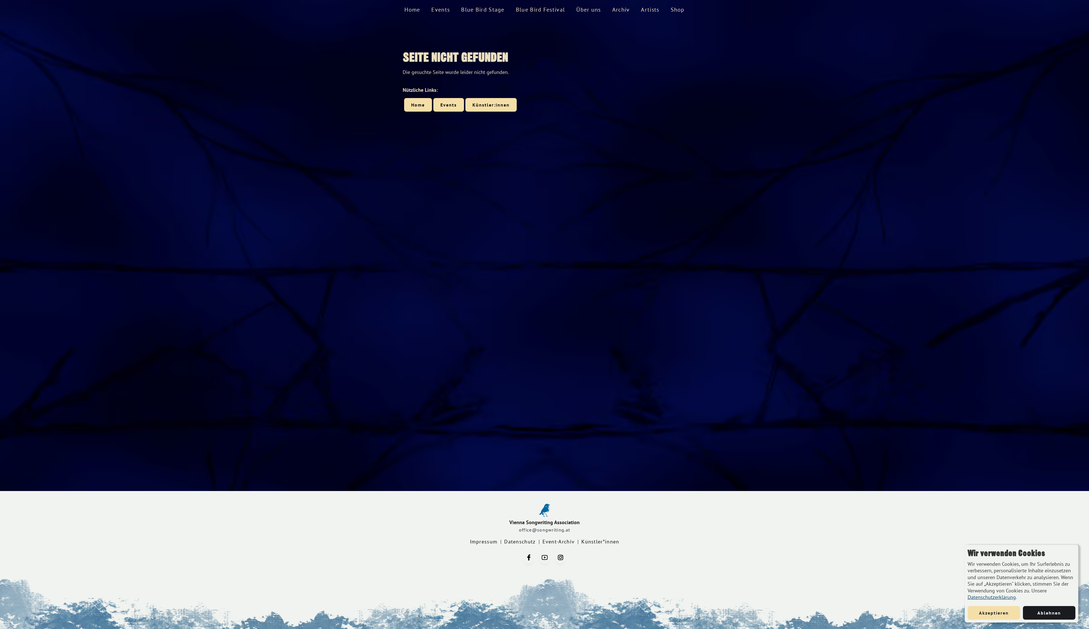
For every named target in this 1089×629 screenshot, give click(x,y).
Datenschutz (519, 541)
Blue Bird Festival (540, 9)
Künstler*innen (600, 541)
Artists (650, 9)
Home (412, 9)
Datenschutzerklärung (992, 597)
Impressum (484, 541)
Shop (678, 9)
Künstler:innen (491, 105)
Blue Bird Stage (483, 9)
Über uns (588, 9)
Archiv (621, 9)
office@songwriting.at (544, 530)
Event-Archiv (559, 541)
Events (440, 9)
